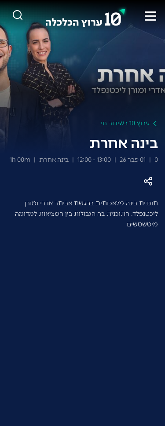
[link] (85, 16)
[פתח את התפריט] (150, 15)
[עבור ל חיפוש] (17, 15)
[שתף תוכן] (148, 181)
